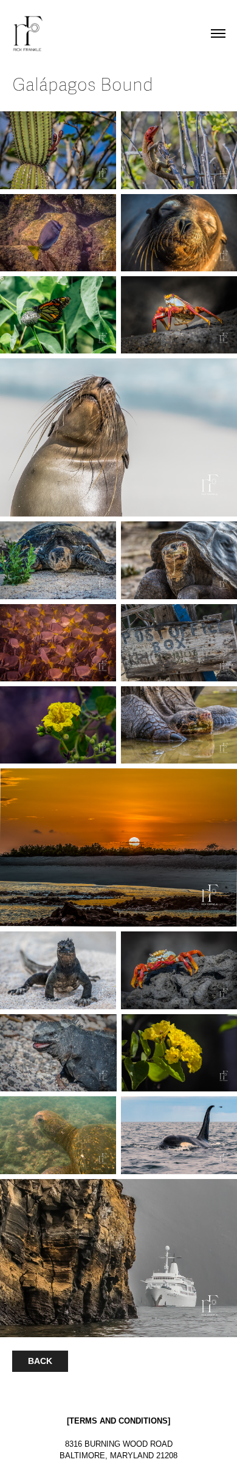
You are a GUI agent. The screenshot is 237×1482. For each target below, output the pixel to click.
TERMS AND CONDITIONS (118, 1420)
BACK (40, 1361)
